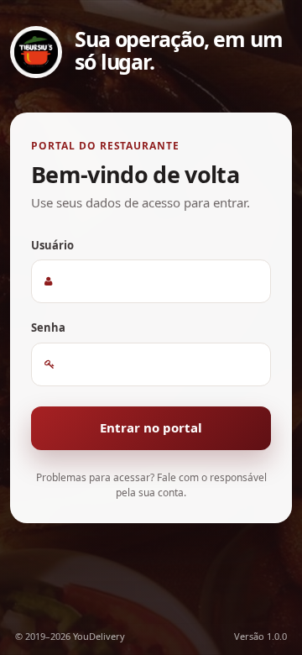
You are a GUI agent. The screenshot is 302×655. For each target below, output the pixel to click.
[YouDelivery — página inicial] (36, 52)
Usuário (52, 245)
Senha (48, 327)
